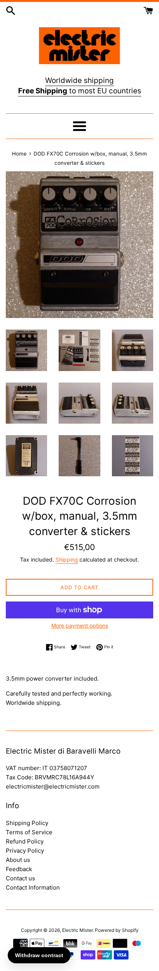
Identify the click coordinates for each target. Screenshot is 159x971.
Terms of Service (29, 832)
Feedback (19, 869)
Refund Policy (25, 841)
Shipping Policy (27, 823)
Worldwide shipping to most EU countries (79, 85)
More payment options (79, 625)
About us (18, 859)
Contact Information (33, 887)
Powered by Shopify (117, 930)
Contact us (20, 878)
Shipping (67, 559)
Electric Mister (77, 930)
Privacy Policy (25, 850)
